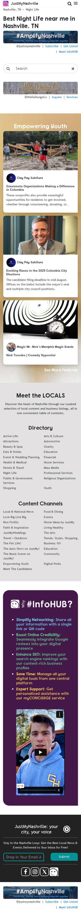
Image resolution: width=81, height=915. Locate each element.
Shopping (9, 488)
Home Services (54, 462)
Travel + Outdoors (15, 538)
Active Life (10, 436)
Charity (49, 447)
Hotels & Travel (13, 468)
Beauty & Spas (13, 447)
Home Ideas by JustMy (59, 522)
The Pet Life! (12, 543)
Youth (48, 488)
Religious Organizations (60, 478)
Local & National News (18, 512)
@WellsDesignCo (36, 97)
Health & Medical (15, 462)
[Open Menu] (75, 3)
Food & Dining (53, 512)
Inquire (57, 97)
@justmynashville (28, 46)
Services (72, 97)
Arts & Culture (53, 436)
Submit (64, 857)
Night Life (10, 473)
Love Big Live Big (14, 517)
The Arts (49, 533)
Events (48, 517)
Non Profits (11, 522)
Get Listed (71, 46)
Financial (50, 457)
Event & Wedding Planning (21, 457)
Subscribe (52, 46)
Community (52, 554)
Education (51, 452)
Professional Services (58, 473)
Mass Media (51, 468)
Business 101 (52, 543)
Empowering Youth (16, 564)
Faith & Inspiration (16, 527)
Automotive (52, 441)
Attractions (11, 441)
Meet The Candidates (17, 569)
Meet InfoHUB (68, 52)
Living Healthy (53, 527)
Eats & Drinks (12, 452)
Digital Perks (52, 564)
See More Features (61, 369)
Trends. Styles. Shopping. (61, 538)
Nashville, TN (12, 9)
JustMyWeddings (14, 533)
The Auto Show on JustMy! (21, 549)
